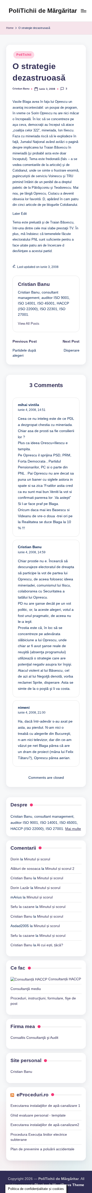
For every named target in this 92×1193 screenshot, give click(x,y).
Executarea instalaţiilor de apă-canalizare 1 (45, 1106)
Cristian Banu (34, 284)
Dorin (14, 859)
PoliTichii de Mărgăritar (43, 10)
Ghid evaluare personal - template (38, 1115)
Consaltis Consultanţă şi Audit (34, 1038)
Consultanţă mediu (25, 989)
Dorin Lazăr (19, 888)
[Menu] (83, 10)
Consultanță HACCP (64, 979)
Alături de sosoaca (25, 869)
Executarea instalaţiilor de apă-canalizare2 (44, 1125)
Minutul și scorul (37, 859)
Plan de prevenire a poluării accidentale (42, 1149)
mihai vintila (28, 405)
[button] (28, 323)
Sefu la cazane (22, 907)
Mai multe (73, 829)
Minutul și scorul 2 (59, 869)
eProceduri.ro (33, 1094)
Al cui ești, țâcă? (50, 945)
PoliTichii (23, 55)
